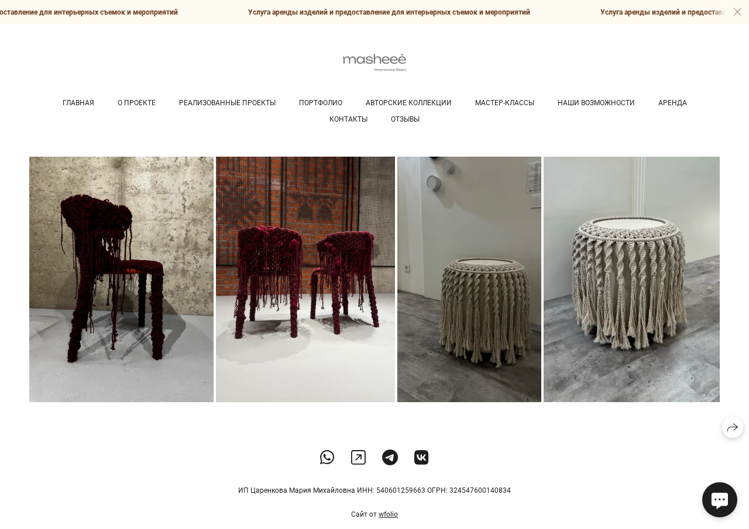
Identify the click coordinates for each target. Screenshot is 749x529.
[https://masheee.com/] (358, 458)
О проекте (137, 103)
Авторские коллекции (409, 103)
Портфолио (320, 103)
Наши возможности (596, 103)
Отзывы (405, 119)
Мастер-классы (504, 103)
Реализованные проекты (227, 103)
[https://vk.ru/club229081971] (421, 458)
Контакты (348, 119)
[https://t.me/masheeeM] (390, 458)
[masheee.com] (374, 62)
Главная (78, 103)
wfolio (388, 514)
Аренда (672, 103)
